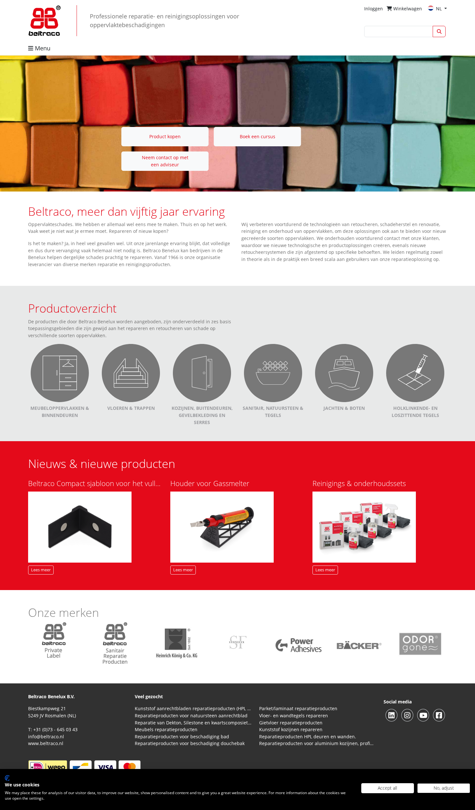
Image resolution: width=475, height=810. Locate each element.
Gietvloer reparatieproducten (290, 723)
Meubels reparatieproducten (166, 729)
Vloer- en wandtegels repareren (293, 715)
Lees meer (41, 570)
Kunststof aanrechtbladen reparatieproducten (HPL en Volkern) (193, 708)
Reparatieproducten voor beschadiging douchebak (190, 743)
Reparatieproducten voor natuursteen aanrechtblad (191, 715)
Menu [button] (41, 48)
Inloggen (373, 8)
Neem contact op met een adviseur (165, 161)
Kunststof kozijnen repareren (290, 729)
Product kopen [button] (165, 136)
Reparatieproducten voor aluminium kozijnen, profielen (317, 743)
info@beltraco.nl (46, 736)
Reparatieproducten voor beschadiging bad (182, 736)
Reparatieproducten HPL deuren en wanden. (307, 736)
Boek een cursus (257, 136)
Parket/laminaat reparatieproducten (298, 708)
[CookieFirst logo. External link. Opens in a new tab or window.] (7, 778)
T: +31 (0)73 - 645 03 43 (53, 729)
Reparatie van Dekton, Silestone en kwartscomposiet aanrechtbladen (193, 723)
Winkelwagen (407, 8)
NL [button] (439, 8)
